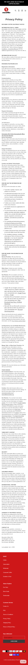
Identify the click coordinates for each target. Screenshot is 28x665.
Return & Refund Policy (9, 626)
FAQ (4, 610)
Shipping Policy (7, 622)
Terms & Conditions (8, 614)
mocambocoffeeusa (11, 659)
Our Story (5, 587)
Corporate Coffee (7, 572)
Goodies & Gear (7, 576)
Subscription (6, 564)
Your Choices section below (18, 320)
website (3, 402)
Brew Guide (6, 591)
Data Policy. (18, 409)
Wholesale (5, 568)
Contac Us (6, 606)
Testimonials (6, 595)
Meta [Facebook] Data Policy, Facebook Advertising (13, 302)
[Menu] (25, 10)
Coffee (4, 560)
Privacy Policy (6, 618)
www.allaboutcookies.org (8, 394)
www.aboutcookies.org (7, 393)
